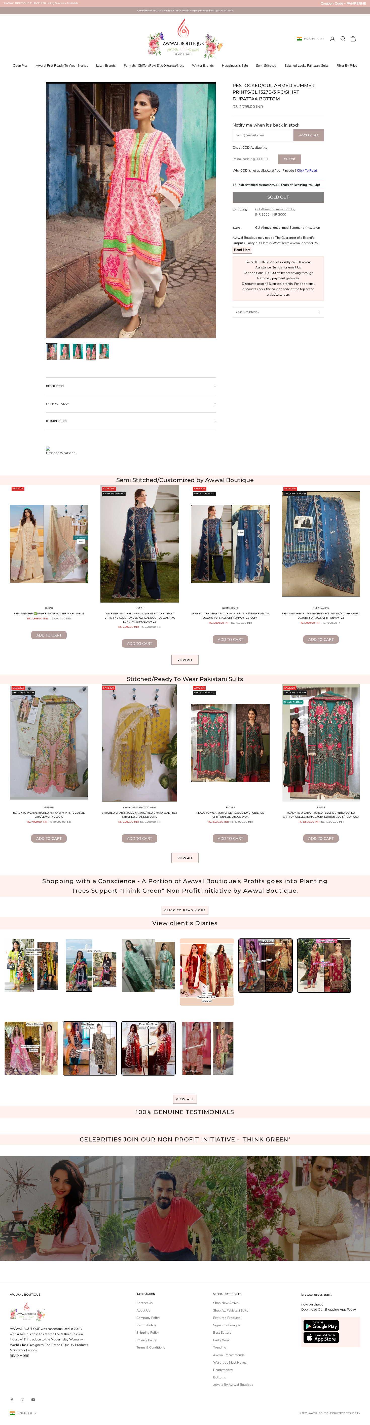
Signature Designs (226, 1325)
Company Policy (148, 1318)
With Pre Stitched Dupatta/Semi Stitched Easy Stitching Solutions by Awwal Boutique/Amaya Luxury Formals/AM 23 (140, 617)
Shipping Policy (147, 1332)
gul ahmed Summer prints (292, 227)
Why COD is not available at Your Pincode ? (275, 170)
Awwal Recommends (228, 1355)
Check (289, 159)
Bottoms (219, 1377)
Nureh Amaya (230, 608)
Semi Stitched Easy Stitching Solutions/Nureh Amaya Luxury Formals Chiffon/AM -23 (321, 615)
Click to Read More (185, 910)
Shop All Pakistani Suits (230, 1310)
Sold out (278, 197)
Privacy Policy (146, 1340)
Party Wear (221, 1340)
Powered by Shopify (346, 1413)
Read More (242, 250)
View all (185, 660)
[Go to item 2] (65, 351)
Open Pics (20, 65)
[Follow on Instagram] (22, 1400)
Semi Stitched (266, 65)
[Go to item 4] (91, 352)
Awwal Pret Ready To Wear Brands (62, 65)
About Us (143, 1310)
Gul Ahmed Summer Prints (274, 209)
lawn (316, 227)
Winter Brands (203, 65)
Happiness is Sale (235, 65)
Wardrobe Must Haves (229, 1362)
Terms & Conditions (150, 1347)
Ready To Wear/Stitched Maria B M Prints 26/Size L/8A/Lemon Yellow (49, 814)
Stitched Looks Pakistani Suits (306, 65)
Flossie (230, 807)
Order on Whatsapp (61, 453)
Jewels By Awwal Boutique (233, 1384)
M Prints (49, 807)
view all (185, 1099)
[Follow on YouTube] (33, 1400)
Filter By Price (347, 65)
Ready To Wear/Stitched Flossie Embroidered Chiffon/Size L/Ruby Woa (230, 814)
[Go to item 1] (52, 351)
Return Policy (146, 1325)
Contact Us (144, 1303)
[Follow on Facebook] (12, 1400)
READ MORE (19, 1356)
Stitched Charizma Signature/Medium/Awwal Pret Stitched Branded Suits (139, 814)
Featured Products (226, 1318)
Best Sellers (222, 1332)
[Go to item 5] (104, 351)
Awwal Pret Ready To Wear (139, 807)
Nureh (49, 608)
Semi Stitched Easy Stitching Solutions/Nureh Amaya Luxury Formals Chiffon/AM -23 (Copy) (230, 615)
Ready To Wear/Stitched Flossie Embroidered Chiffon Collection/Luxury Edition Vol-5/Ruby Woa (321, 814)
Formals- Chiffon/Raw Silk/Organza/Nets (154, 65)
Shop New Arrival (226, 1303)
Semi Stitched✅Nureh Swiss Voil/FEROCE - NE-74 (49, 613)
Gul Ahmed (263, 227)
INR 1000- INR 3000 (270, 214)
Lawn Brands (106, 65)
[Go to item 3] (78, 351)
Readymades (223, 1370)
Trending (219, 1347)
